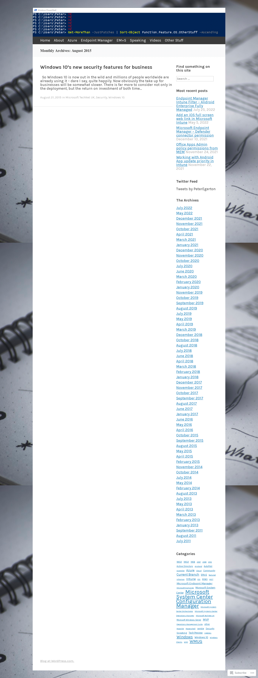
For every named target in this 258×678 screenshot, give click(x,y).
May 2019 (184, 319)
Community (209, 570)
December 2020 (189, 250)
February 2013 (188, 520)
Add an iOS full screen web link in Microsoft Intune (195, 119)
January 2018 (187, 377)
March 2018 (186, 366)
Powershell (190, 628)
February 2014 (188, 488)
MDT (211, 579)
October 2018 (187, 340)
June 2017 (184, 409)
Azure (72, 40)
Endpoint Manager (97, 40)
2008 (204, 562)
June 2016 (184, 419)
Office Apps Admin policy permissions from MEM (197, 148)
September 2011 (189, 530)
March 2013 (186, 514)
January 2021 (187, 245)
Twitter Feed (187, 181)
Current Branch (188, 574)
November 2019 (189, 292)
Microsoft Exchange (185, 588)
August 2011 (186, 536)
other (207, 624)
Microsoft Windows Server (189, 620)
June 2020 (185, 271)
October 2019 (187, 298)
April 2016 (184, 430)
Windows (185, 637)
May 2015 (184, 451)
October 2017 (187, 393)
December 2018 (189, 335)
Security (101, 97)
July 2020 (184, 266)
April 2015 (184, 456)
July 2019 (184, 313)
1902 (186, 562)
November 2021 (189, 224)
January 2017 (187, 414)
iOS (198, 579)
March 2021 (186, 239)
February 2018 (188, 372)
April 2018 (184, 361)
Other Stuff (174, 40)
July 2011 (183, 541)
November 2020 (189, 255)
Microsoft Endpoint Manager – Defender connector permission (195, 131)
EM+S (121, 40)
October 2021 (187, 229)
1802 (179, 561)
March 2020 (186, 276)
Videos (155, 40)
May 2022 (184, 213)
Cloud (199, 570)
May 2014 (184, 483)
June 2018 (184, 356)
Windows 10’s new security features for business (96, 67)
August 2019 (186, 308)
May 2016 (184, 424)
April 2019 (184, 324)
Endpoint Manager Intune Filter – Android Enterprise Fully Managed (195, 104)
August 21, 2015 (50, 97)
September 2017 (189, 398)
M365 (205, 579)
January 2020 (187, 287)
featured (212, 575)
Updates (207, 633)
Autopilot (181, 571)
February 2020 (188, 282)
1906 (193, 562)
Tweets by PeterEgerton (196, 189)
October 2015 (187, 435)
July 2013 (184, 499)
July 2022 (184, 208)
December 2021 (189, 218)
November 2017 (189, 387)
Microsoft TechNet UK (80, 97)
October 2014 (187, 472)
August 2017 (186, 403)
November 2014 (189, 467)
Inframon (181, 579)
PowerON (180, 629)
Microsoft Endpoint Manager (194, 583)
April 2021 (184, 234)
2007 (199, 562)
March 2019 (186, 329)
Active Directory (185, 566)
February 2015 (188, 461)
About (59, 40)
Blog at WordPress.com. (57, 661)
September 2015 (189, 440)
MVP (206, 619)
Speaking (138, 40)
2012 (210, 562)
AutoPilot (208, 566)
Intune (191, 579)
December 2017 (189, 382)
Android (198, 566)
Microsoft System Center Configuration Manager (194, 598)
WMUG (196, 641)
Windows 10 (116, 97)
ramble (200, 628)
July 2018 (184, 350)
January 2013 (187, 525)
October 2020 (187, 261)
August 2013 (186, 493)
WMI (186, 642)
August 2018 (186, 345)
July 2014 (184, 477)
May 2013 (184, 504)
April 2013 (184, 509)
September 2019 (189, 303)
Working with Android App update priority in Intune (195, 161)
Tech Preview (196, 632)
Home (45, 40)
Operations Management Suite (190, 624)
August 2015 (186, 446)
